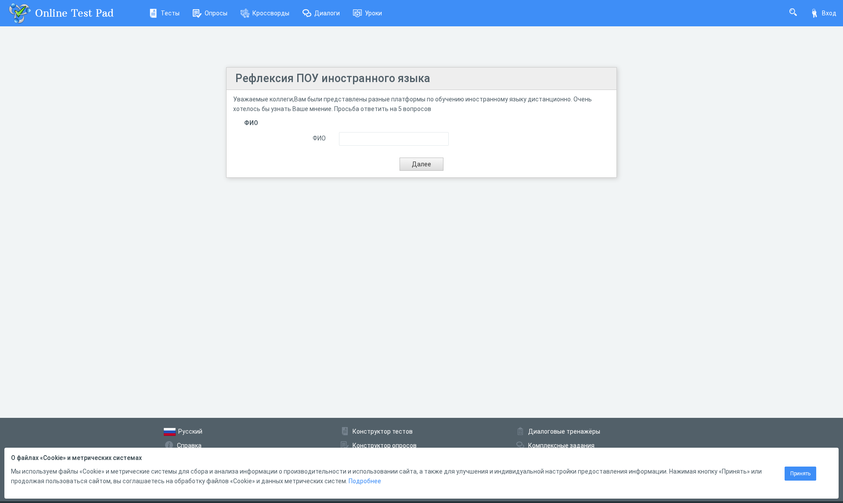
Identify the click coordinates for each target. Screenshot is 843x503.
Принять (800, 474)
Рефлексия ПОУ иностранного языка (332, 78)
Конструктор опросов (385, 445)
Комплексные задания (561, 445)
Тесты (170, 13)
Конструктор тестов (383, 431)
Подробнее (365, 481)
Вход (829, 13)
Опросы (216, 13)
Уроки (373, 13)
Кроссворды (270, 13)
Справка (189, 445)
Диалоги (327, 13)
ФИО (319, 138)
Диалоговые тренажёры (564, 431)
